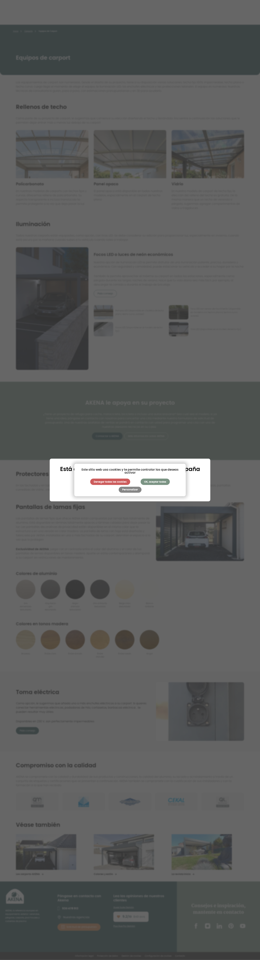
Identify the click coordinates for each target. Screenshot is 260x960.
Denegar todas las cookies (110, 482)
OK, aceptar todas (155, 482)
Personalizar (130, 489)
